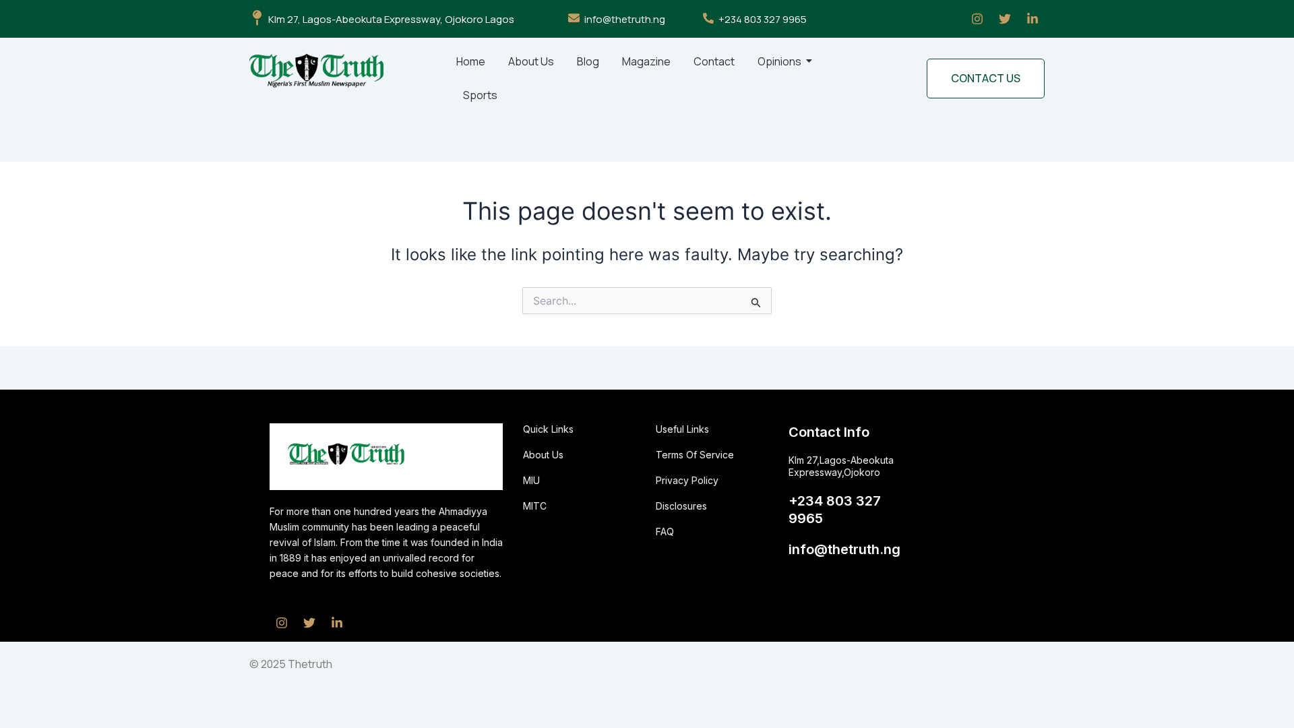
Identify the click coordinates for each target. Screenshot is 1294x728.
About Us (531, 61)
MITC (535, 506)
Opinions (779, 61)
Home (470, 61)
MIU (531, 480)
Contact (714, 61)
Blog (588, 61)
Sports (480, 95)
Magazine (646, 61)
